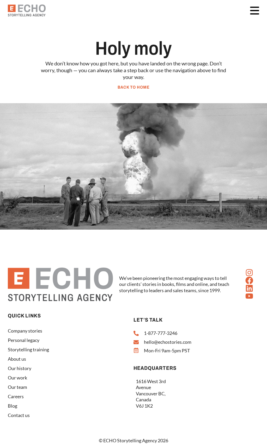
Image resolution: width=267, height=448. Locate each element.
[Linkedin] (249, 288)
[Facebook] (249, 280)
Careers (16, 396)
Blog (12, 406)
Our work (17, 378)
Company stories (25, 331)
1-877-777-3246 (160, 333)
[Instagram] (249, 273)
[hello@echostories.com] (136, 342)
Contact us (19, 415)
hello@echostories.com (167, 342)
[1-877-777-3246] (136, 333)
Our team (17, 387)
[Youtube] (249, 296)
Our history (19, 368)
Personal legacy (23, 340)
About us (17, 359)
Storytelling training (28, 349)
